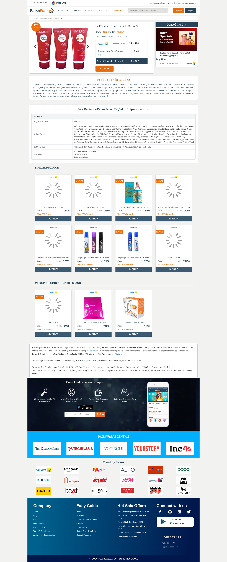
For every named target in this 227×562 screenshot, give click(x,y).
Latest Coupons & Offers (86, 519)
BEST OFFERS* (117, 11)
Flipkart (120, 32)
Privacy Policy (39, 527)
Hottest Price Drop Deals (86, 531)
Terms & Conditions (41, 531)
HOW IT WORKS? (168, 3)
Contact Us (171, 537)
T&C (99, 55)
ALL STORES (77, 11)
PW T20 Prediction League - (131, 532)
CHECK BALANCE (155, 3)
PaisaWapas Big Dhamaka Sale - (133, 511)
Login (190, 11)
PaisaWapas (105, 558)
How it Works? (39, 523)
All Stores (80, 515)
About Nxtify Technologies (44, 535)
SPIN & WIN (60, 3)
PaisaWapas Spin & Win (127, 536)
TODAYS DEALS (90, 11)
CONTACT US (179, 3)
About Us (37, 511)
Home (78, 511)
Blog (35, 515)
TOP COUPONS (104, 11)
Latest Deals (81, 527)
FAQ (35, 519)
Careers (79, 523)
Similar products (47, 167)
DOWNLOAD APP (191, 3)
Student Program (83, 535)
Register (178, 11)
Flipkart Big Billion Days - (130, 522)
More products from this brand (58, 283)
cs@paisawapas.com (169, 547)
